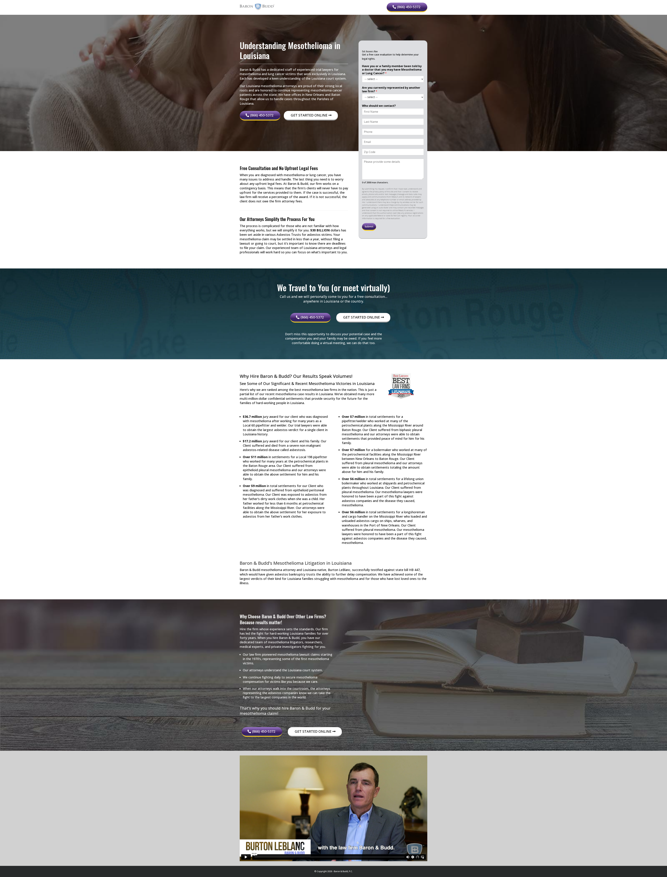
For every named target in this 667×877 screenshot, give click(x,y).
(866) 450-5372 (408, 7)
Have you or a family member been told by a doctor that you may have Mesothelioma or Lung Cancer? (392, 69)
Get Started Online (309, 115)
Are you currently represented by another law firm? (391, 89)
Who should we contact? (379, 106)
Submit (369, 226)
